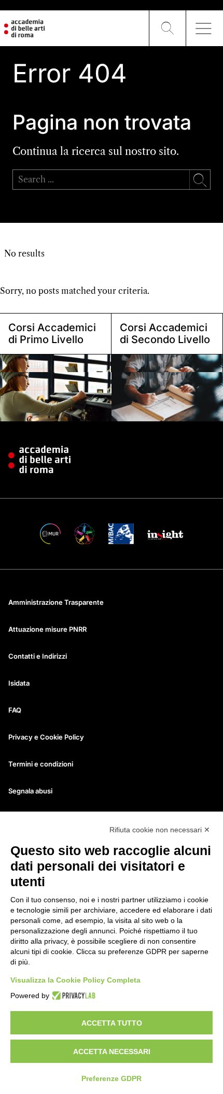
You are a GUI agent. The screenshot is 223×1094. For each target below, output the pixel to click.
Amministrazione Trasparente (56, 602)
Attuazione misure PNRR (47, 629)
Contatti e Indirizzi (37, 656)
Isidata (19, 683)
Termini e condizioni (40, 764)
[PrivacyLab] (72, 995)
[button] (168, 28)
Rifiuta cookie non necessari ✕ (159, 830)
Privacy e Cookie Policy (46, 737)
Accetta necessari (111, 1051)
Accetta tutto (111, 1023)
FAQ (14, 710)
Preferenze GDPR (111, 1078)
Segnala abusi (30, 791)
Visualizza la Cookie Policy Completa (75, 980)
